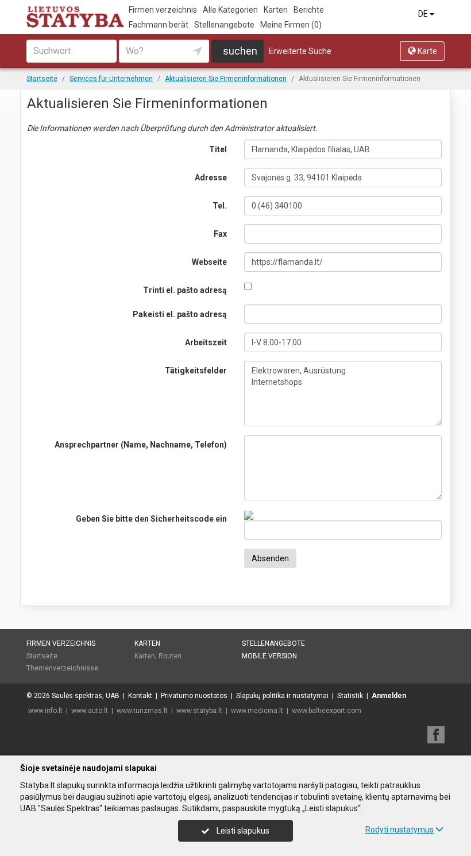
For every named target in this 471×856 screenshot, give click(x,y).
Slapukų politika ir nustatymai (282, 696)
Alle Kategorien (230, 9)
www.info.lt (45, 711)
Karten (276, 9)
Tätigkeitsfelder (196, 370)
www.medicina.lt (257, 711)
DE (424, 13)
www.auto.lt (89, 711)
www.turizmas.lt (142, 711)
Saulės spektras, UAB (85, 696)
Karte (426, 51)
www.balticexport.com (326, 711)
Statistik (350, 696)
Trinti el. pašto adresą (185, 290)
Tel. (220, 205)
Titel (218, 149)
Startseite (41, 656)
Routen (170, 656)
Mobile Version (269, 656)
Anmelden (389, 696)
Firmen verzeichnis (163, 9)
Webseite (209, 262)
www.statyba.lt (199, 711)
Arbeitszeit (206, 342)
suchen (240, 51)
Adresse (211, 177)
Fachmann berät (158, 24)
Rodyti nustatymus (399, 829)
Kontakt (140, 696)
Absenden (270, 558)
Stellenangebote (224, 24)
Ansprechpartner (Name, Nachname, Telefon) (141, 444)
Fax (220, 233)
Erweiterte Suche (300, 51)
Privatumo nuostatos (194, 696)
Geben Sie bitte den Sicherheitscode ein (151, 518)
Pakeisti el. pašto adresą (180, 314)
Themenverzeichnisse (62, 668)
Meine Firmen (291, 24)
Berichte (309, 9)
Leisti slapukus (242, 830)
